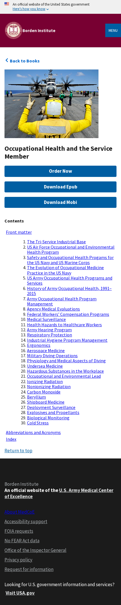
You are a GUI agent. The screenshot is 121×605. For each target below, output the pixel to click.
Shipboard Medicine (45, 402)
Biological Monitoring (48, 417)
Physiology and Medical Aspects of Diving (66, 360)
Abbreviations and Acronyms (33, 432)
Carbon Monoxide (43, 392)
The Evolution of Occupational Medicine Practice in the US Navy (65, 270)
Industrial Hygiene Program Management (67, 340)
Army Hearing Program (49, 329)
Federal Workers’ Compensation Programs (68, 314)
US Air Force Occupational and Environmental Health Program (71, 249)
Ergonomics (38, 345)
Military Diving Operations (52, 355)
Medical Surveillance (46, 319)
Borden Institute (39, 30)
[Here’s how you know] (60, 7)
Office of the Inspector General (35, 550)
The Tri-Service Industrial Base (56, 241)
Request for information (29, 569)
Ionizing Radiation (45, 381)
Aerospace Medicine (46, 350)
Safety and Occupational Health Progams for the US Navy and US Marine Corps (70, 260)
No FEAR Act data (22, 540)
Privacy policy (18, 560)
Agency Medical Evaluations (53, 309)
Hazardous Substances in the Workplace (65, 371)
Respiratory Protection (49, 335)
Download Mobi (60, 202)
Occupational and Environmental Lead (64, 376)
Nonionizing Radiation (49, 386)
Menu (113, 30)
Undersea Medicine (45, 366)
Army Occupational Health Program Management (62, 301)
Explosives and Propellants (53, 412)
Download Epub (60, 187)
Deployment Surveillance (51, 407)
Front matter (19, 232)
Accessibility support (26, 521)
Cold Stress (38, 423)
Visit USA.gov (20, 593)
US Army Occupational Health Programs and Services (69, 280)
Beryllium (36, 397)
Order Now (60, 171)
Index (11, 439)
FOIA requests (19, 531)
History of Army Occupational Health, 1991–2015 (69, 290)
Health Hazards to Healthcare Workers (64, 324)
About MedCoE (20, 512)
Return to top (18, 450)
